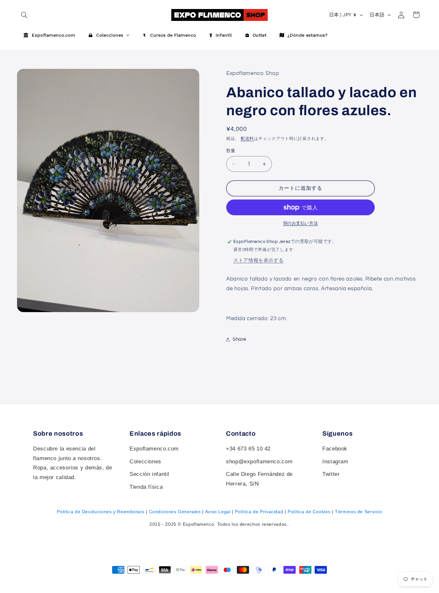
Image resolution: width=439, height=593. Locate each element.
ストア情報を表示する (258, 260)
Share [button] (239, 339)
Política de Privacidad (259, 511)
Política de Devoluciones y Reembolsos (100, 511)
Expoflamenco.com (154, 449)
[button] (416, 14)
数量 (231, 151)
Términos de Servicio (358, 511)
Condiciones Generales (175, 511)
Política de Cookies (309, 511)
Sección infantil (149, 474)
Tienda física (146, 487)
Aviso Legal (218, 511)
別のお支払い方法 (300, 223)
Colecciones (145, 462)
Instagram (335, 462)
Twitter (331, 474)
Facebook (334, 449)
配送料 (247, 139)
